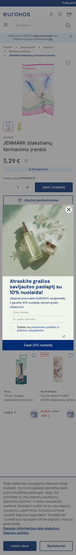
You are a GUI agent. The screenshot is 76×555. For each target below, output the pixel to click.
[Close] (69, 209)
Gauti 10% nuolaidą (38, 345)
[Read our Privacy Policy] (63, 336)
